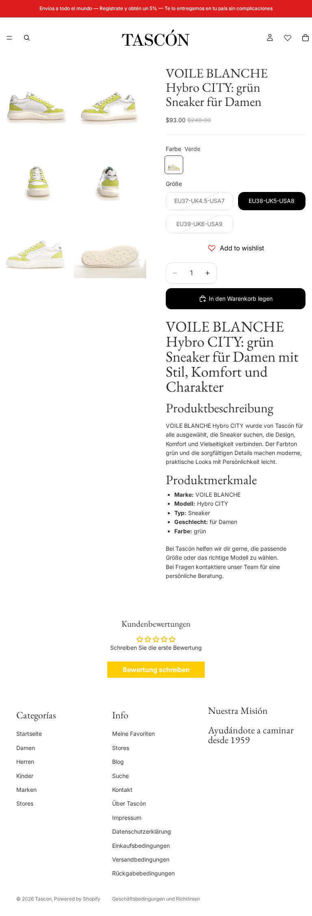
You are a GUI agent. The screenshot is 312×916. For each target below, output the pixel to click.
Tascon (43, 899)
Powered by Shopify (77, 899)
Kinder (24, 775)
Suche (120, 775)
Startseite (29, 733)
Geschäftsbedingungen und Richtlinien (156, 899)
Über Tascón (129, 803)
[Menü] (9, 37)
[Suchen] (27, 38)
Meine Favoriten (133, 733)
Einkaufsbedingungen (141, 845)
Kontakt (122, 789)
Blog (118, 761)
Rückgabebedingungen (143, 873)
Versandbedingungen (140, 859)
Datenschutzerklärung (141, 831)
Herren (25, 761)
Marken (26, 789)
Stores (24, 803)
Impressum (126, 817)
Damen (25, 747)
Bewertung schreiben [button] (156, 670)
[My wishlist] (288, 38)
